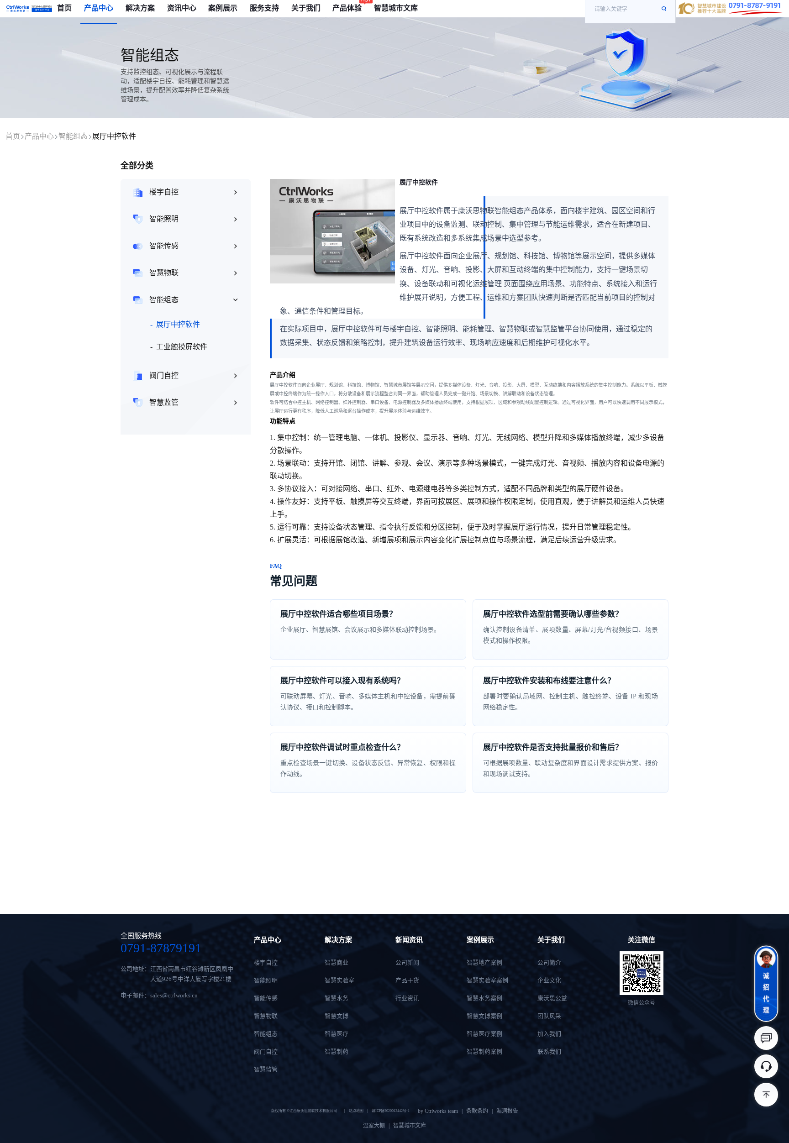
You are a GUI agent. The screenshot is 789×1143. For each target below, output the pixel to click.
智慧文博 (336, 1015)
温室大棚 (374, 1125)
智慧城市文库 (409, 1125)
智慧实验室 (339, 980)
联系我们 (549, 1051)
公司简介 (549, 962)
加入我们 (549, 1033)
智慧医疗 (336, 1033)
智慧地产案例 (484, 962)
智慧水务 (336, 998)
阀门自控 (164, 375)
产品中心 (39, 136)
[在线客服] (766, 1066)
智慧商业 (336, 962)
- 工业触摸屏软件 (178, 347)
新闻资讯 (409, 940)
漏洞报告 (507, 1111)
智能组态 (73, 136)
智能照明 (164, 219)
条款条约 (477, 1111)
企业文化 (549, 980)
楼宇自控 (164, 192)
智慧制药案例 (484, 1051)
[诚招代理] (766, 984)
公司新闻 (407, 962)
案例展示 (480, 940)
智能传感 (164, 246)
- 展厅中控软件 (175, 324)
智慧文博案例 (484, 1015)
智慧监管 (164, 402)
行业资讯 (407, 998)
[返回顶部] (766, 1094)
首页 (12, 136)
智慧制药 (336, 1051)
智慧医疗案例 (484, 1033)
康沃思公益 (552, 998)
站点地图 (356, 1111)
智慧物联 (164, 273)
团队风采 (549, 1015)
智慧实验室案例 (487, 980)
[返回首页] (29, 8)
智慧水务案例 (484, 998)
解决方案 (338, 940)
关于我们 (551, 940)
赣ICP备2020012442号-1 (391, 1111)
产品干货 (407, 980)
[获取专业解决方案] (766, 1038)
